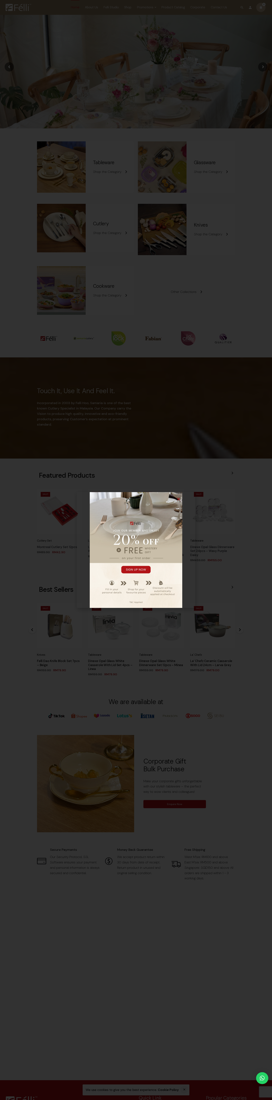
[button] (262, 1078)
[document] (136, 550)
